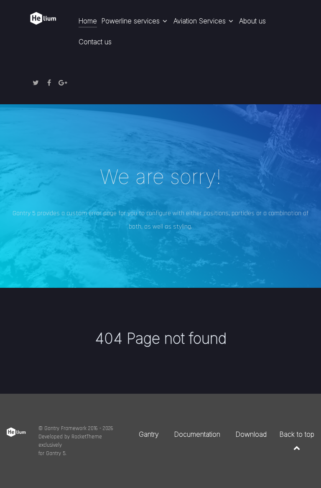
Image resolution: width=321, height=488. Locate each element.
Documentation (197, 434)
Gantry (149, 434)
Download (251, 434)
